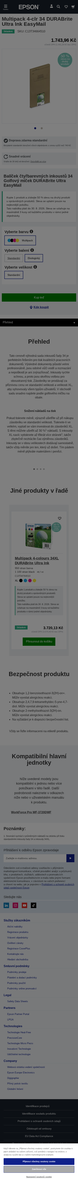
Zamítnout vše (39, 1169)
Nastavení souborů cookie (39, 1177)
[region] (39, 1162)
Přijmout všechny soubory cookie (39, 1161)
